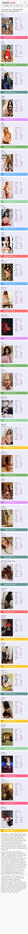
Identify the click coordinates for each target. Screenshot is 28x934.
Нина (2, 205)
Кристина (4, 315)
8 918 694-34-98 (9, 721)
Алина (3, 451)
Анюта (3, 698)
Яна (2, 14)
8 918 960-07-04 (9, 147)
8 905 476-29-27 (9, 38)
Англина (3, 616)
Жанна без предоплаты (8, 561)
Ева (2, 178)
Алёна (3, 479)
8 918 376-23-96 (9, 694)
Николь (3, 807)
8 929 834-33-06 (9, 92)
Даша (2, 369)
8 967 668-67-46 (9, 202)
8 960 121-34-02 (9, 311)
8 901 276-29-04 (9, 65)
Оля (2, 69)
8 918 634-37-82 (9, 475)
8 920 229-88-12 (9, 557)
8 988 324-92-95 (9, 530)
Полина (3, 725)
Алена (3, 780)
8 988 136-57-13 (9, 338)
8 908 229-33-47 (9, 639)
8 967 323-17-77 (9, 174)
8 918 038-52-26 (9, 612)
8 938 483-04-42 (9, 284)
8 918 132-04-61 (9, 448)
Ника (2, 123)
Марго (3, 151)
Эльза (3, 233)
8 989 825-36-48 (9, 776)
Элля (2, 41)
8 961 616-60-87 (9, 366)
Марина (3, 424)
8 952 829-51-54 (9, 256)
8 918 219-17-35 (9, 120)
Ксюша (3, 752)
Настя (3, 533)
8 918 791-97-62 (9, 803)
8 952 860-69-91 (9, 502)
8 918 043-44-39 (9, 748)
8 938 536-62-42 (9, 666)
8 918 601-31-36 (9, 420)
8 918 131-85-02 (9, 229)
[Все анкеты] (8, 2)
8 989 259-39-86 (9, 393)
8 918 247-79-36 (9, 584)
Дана (2, 260)
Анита (3, 670)
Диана (3, 96)
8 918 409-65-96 (9, 831)
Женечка (3, 287)
